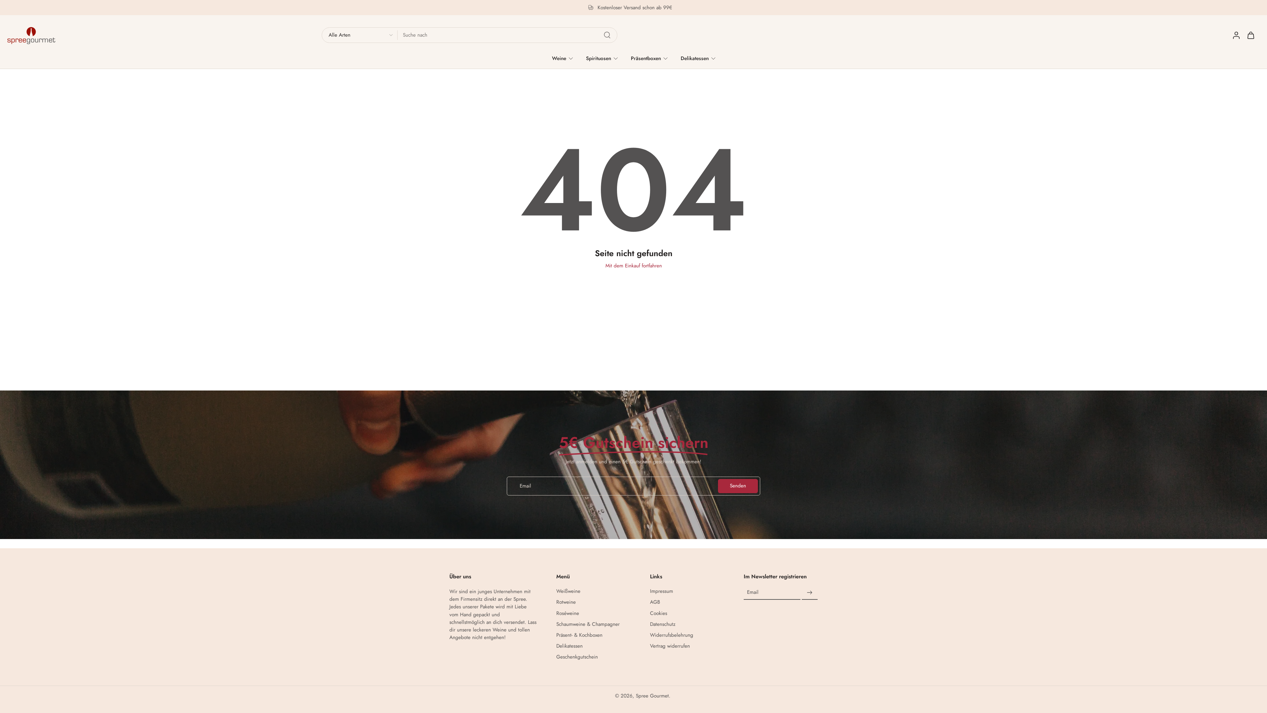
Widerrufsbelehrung (671, 635)
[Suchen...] (607, 35)
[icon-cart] (1250, 35)
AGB (655, 602)
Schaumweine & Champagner (588, 624)
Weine (559, 58)
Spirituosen (598, 58)
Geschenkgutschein (577, 657)
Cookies (658, 613)
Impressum (661, 591)
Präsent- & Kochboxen (579, 635)
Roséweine (567, 613)
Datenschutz (662, 624)
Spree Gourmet (652, 696)
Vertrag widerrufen (670, 646)
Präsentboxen (646, 58)
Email (753, 592)
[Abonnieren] (810, 593)
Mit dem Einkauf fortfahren (633, 265)
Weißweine (568, 591)
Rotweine (566, 602)
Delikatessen (695, 58)
